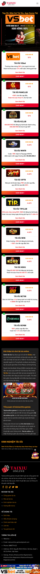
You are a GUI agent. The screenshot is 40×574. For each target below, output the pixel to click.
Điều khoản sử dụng (10, 519)
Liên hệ (6, 525)
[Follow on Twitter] (13, 487)
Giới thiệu (6, 515)
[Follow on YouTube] (16, 487)
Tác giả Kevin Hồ (9, 529)
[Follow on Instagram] (6, 487)
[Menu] (37, 3)
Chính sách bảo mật (10, 522)
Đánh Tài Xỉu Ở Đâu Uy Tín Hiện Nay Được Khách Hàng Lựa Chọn (19, 446)
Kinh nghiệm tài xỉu (9, 502)
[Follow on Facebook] (3, 487)
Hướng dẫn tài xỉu (9, 506)
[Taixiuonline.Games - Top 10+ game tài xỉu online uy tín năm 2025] (8, 3)
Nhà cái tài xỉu (8, 499)
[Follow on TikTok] (10, 487)
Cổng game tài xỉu (9, 495)
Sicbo (30, 355)
